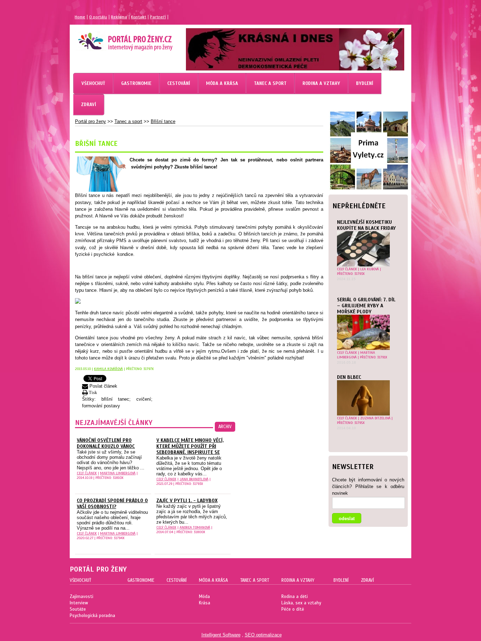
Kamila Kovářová (108, 368)
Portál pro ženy (90, 121)
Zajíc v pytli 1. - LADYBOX (187, 501)
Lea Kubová (369, 269)
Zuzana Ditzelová (375, 418)
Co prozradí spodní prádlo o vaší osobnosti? (112, 504)
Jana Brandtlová (194, 479)
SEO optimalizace (263, 634)
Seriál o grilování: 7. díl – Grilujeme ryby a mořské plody (366, 306)
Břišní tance (163, 121)
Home (80, 16)
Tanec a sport (128, 121)
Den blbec (349, 377)
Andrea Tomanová (195, 527)
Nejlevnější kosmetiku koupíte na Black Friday (366, 225)
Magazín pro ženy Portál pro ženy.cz (113, 38)
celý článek (347, 269)
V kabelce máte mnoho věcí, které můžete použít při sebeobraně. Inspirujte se (190, 446)
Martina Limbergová (356, 354)
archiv (225, 427)
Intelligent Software (221, 634)
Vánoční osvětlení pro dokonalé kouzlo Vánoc (106, 443)
